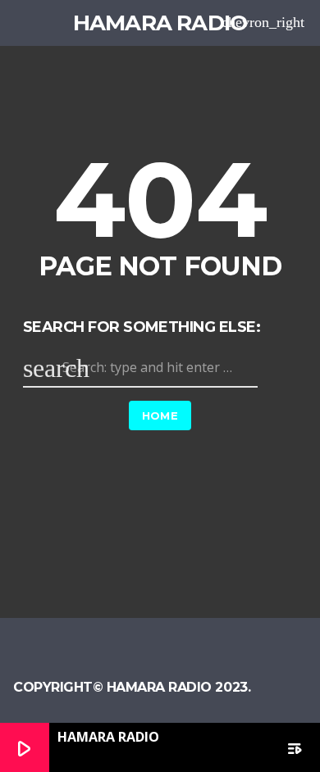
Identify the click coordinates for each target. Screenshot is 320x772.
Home (160, 415)
